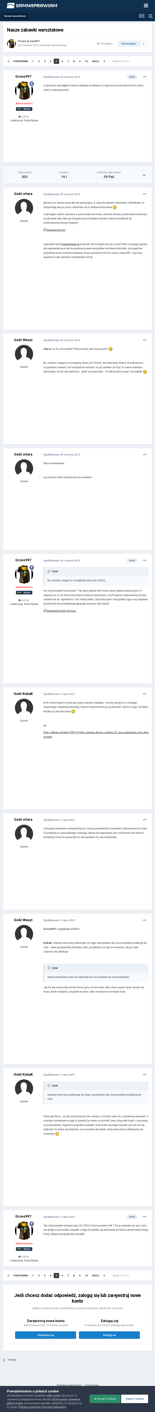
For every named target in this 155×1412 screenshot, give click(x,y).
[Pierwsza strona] (8, 61)
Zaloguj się (109, 1335)
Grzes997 (33, 41)
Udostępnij (106, 43)
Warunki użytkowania (54, 1407)
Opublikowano (61, 76)
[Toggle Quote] (49, 571)
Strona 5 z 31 (120, 61)
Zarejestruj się (45, 1335)
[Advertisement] (90, 130)
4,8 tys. (25, 116)
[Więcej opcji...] (145, 76)
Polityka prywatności (69, 1385)
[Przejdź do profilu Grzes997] (11, 43)
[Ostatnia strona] (104, 61)
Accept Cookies (106, 1398)
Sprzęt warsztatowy (54, 45)
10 (86, 61)
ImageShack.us (70, 244)
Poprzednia (21, 61)
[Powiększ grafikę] (115, 207)
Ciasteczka (91, 1385)
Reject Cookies (134, 1398)
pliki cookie (53, 1395)
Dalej (95, 61)
